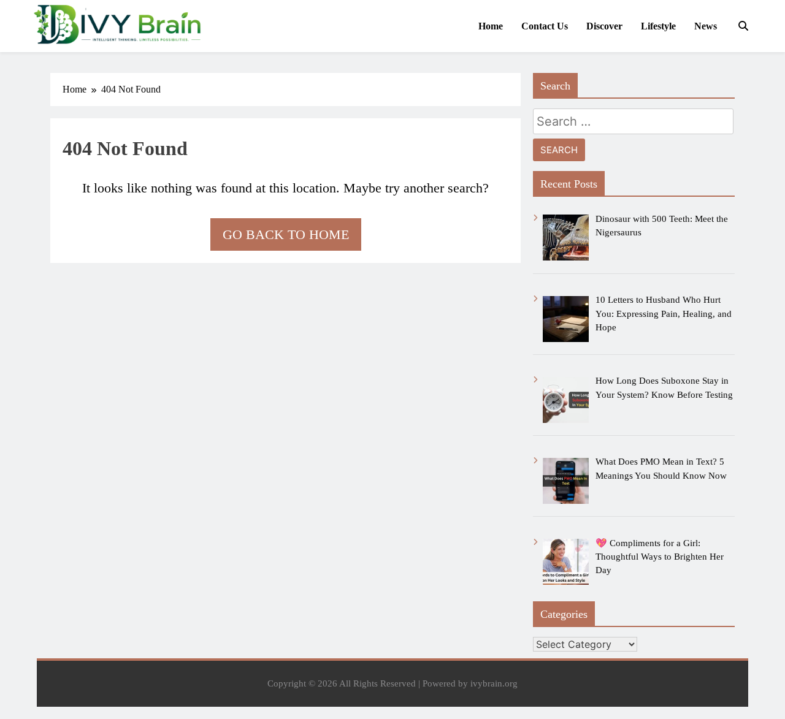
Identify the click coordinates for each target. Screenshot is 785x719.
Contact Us (544, 26)
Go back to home (286, 234)
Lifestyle (658, 26)
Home (490, 26)
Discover (604, 26)
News (705, 26)
